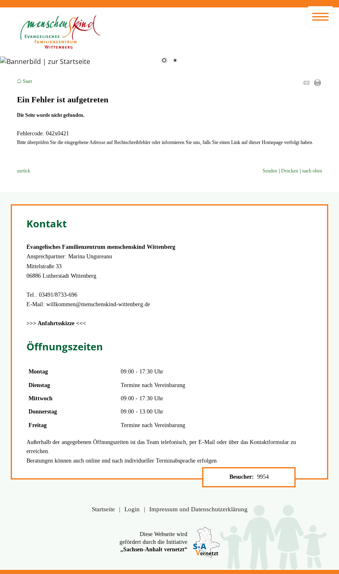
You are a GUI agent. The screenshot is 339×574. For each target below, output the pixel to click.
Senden (270, 171)
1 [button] (164, 61)
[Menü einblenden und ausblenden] (320, 16)
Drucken (289, 171)
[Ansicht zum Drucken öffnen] (317, 84)
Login (132, 509)
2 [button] (174, 61)
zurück (23, 171)
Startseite (103, 509)
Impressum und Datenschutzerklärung (198, 509)
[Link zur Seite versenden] (306, 84)
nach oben (312, 171)
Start (27, 81)
